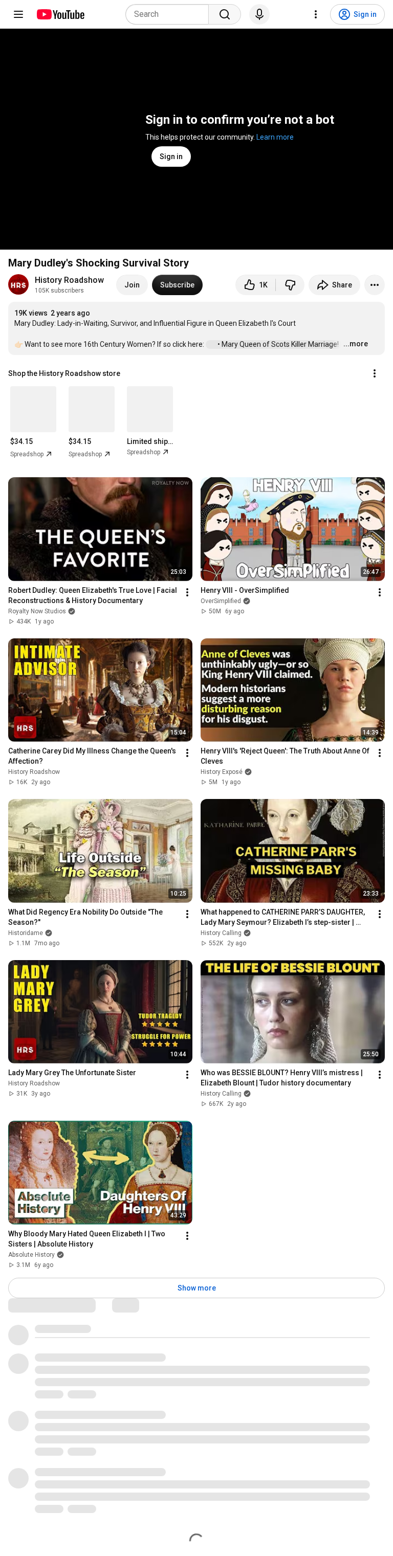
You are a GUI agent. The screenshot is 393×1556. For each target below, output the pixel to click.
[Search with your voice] (259, 14)
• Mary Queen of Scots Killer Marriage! (279, 344)
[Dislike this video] (290, 285)
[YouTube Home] (60, 14)
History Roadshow (69, 280)
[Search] (224, 14)
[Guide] (18, 14)
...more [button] (355, 344)
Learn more (275, 137)
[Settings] (316, 14)
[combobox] (170, 14)
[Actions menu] (374, 373)
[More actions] (374, 285)
